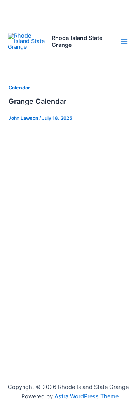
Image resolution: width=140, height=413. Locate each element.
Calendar (19, 88)
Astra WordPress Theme (86, 396)
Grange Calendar (37, 101)
